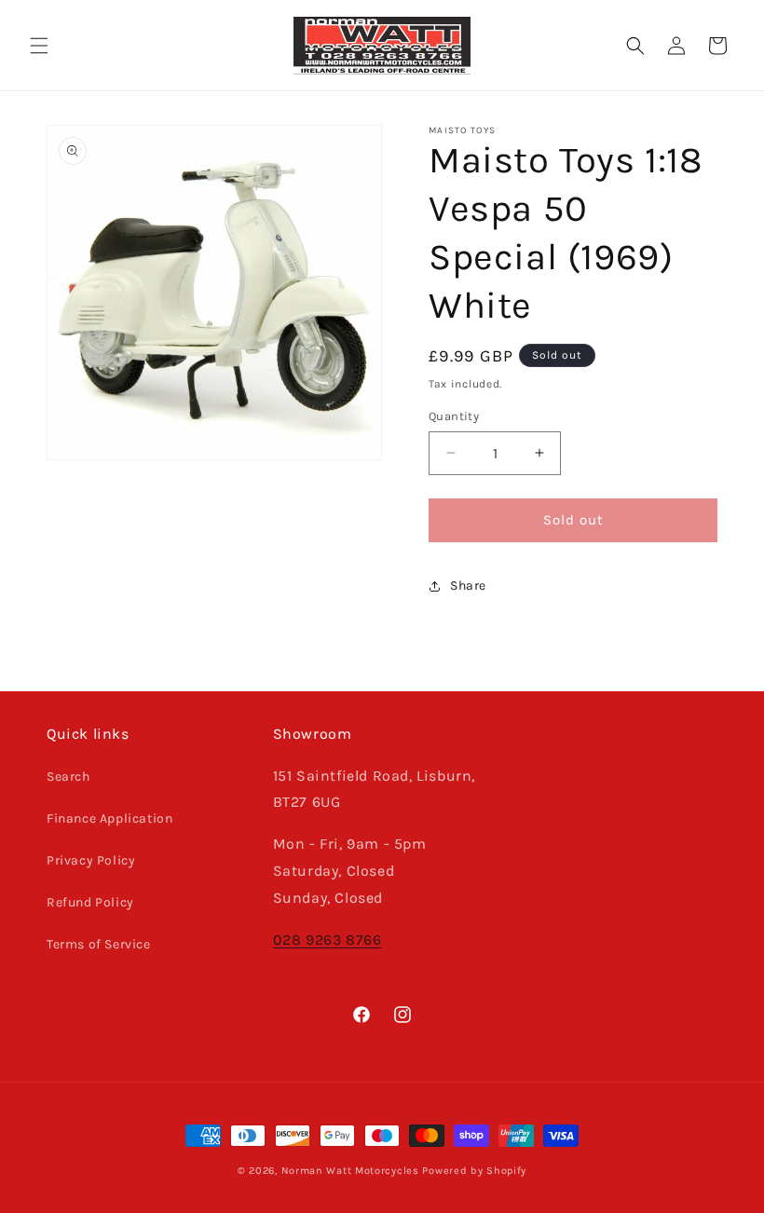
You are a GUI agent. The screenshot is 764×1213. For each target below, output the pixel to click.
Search (68, 776)
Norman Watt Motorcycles (350, 1171)
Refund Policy (90, 902)
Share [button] (468, 585)
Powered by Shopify (474, 1171)
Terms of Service (99, 944)
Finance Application (109, 818)
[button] (39, 45)
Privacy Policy (91, 860)
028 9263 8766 (327, 939)
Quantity (454, 416)
